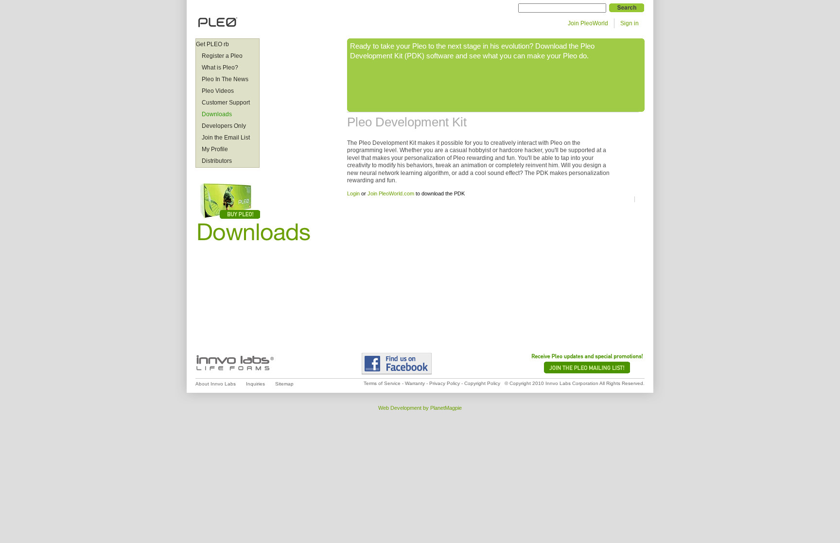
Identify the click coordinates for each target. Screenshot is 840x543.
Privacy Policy (444, 383)
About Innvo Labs (215, 383)
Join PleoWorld (588, 23)
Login (353, 193)
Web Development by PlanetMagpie (420, 408)
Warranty (415, 383)
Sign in (629, 23)
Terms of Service (382, 383)
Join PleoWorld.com (391, 193)
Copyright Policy (482, 383)
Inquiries (255, 383)
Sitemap (284, 383)
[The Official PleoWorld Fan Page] (414, 363)
